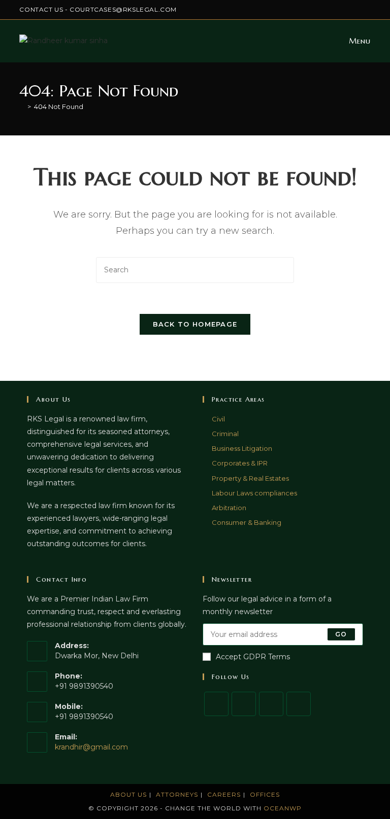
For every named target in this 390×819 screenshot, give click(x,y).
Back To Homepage (195, 324)
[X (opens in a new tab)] (309, 10)
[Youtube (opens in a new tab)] (366, 10)
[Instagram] (271, 704)
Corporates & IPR (240, 463)
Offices (265, 794)
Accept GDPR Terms (253, 656)
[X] (216, 704)
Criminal (225, 434)
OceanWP (283, 808)
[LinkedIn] (298, 704)
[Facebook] (244, 704)
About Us (128, 794)
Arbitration (229, 508)
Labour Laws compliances (254, 493)
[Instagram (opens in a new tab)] (333, 10)
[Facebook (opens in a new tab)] (321, 10)
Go (341, 634)
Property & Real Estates (250, 478)
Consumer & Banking (246, 522)
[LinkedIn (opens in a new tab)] (344, 10)
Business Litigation (242, 448)
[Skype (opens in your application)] (356, 10)
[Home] (21, 106)
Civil (218, 419)
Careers (224, 794)
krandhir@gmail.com (91, 747)
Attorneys (177, 794)
